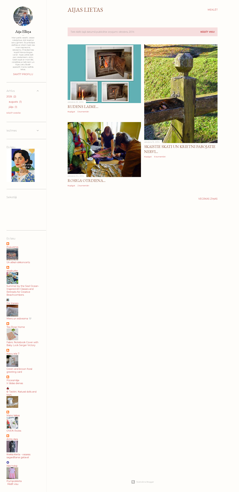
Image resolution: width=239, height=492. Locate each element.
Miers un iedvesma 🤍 (19, 318)
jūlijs (12, 106)
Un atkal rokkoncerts (18, 262)
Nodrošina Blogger (145, 482)
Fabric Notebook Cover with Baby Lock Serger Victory (22, 344)
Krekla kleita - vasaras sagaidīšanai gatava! (18, 456)
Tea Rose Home (16, 327)
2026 (11, 96)
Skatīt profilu (23, 74)
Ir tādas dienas (15, 383)
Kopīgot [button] (71, 111)
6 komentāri (160, 156)
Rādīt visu (207, 31)
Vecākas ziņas (208, 198)
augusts (15, 101)
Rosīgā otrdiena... (87, 180)
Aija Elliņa (23, 31)
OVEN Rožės (14, 430)
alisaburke (12, 270)
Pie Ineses (12, 303)
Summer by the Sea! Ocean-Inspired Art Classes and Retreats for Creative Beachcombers (23, 290)
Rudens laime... (83, 106)
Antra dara (12, 439)
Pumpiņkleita (14, 481)
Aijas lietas (85, 9)
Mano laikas (13, 415)
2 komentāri (83, 185)
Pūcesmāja (13, 380)
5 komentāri (83, 111)
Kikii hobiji (12, 465)
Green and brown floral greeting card (19, 370)
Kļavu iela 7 (13, 353)
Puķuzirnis (12, 247)
